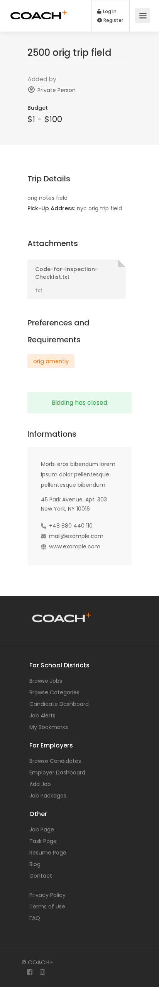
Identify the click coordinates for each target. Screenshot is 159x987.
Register (112, 20)
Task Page (43, 841)
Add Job (40, 784)
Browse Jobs (45, 681)
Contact (40, 876)
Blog (35, 864)
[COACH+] (39, 11)
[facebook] (29, 972)
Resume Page (47, 852)
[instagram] (42, 972)
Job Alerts (42, 715)
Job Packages (47, 795)
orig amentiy (51, 361)
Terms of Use (47, 906)
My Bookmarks (48, 727)
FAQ (34, 918)
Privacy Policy (47, 895)
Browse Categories (54, 692)
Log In (109, 11)
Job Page (41, 829)
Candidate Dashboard (59, 704)
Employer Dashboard (57, 772)
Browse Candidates (55, 761)
